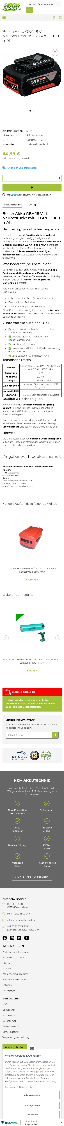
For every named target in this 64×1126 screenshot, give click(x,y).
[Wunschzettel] (53, 18)
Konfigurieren (32, 1105)
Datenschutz (25, 1087)
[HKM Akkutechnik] (11, 7)
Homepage (8, 990)
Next (56, 637)
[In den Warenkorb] (32, 187)
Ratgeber (7, 985)
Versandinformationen (14, 979)
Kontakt (6, 968)
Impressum (10, 1087)
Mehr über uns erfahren (33, 877)
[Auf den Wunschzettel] (55, 52)
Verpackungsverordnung (15, 1037)
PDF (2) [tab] (31, 204)
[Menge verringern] (5, 178)
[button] (46, 18)
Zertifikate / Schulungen (15, 952)
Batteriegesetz (10, 1031)
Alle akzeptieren (32, 1095)
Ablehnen (32, 1114)
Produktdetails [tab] (12, 204)
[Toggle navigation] (4, 16)
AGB (4, 1004)
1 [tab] (30, 110)
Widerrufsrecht (10, 1026)
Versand (25, 158)
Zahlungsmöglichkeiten (15, 974)
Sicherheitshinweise (13, 957)
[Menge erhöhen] (59, 178)
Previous (7, 637)
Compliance (9, 1009)
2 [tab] (33, 110)
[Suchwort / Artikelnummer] (29, 10)
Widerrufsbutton (14, 1047)
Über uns (7, 963)
